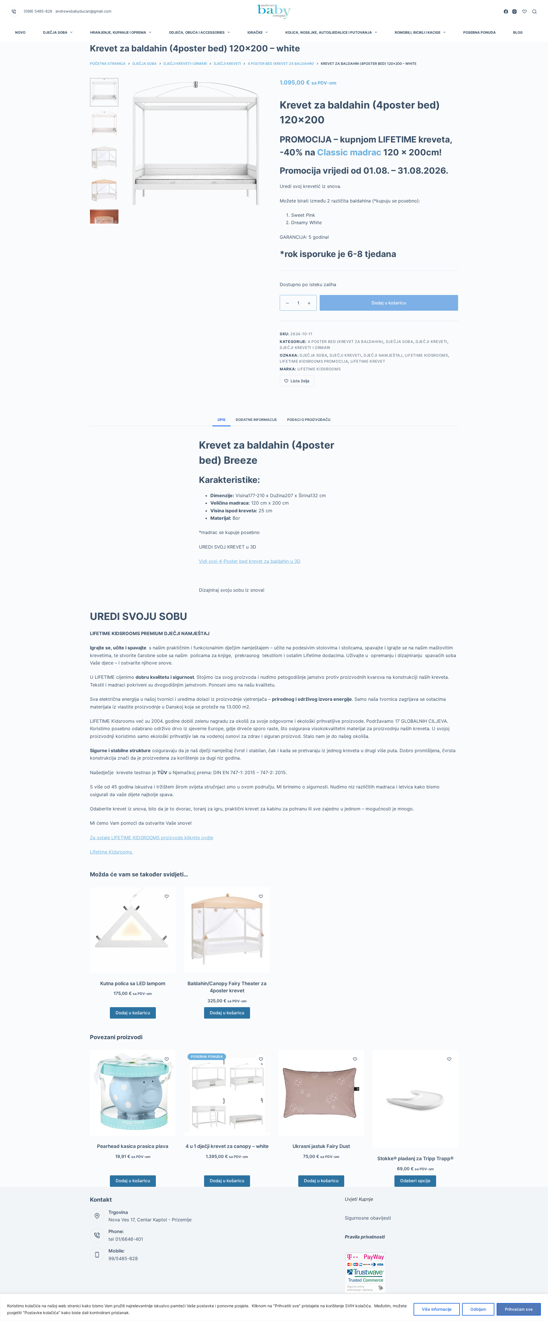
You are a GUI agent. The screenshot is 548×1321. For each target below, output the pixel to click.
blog (518, 32)
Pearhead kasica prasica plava (132, 1146)
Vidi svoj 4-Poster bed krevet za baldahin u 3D (250, 561)
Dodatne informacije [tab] (256, 419)
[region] (274, 1307)
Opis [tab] (221, 419)
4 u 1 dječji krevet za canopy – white (227, 1146)
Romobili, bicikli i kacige (417, 32)
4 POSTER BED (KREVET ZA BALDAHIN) (345, 341)
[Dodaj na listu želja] (166, 896)
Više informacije (437, 1309)
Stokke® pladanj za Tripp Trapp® (415, 1158)
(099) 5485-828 (38, 11)
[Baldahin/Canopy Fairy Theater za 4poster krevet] (227, 930)
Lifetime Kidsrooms (426, 355)
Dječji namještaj (383, 355)
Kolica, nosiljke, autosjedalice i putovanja (328, 32)
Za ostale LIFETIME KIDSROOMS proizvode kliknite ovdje (151, 837)
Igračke (255, 32)
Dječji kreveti (345, 355)
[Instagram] (514, 11)
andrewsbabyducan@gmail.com (83, 11)
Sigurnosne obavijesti (368, 1218)
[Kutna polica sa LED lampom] (133, 930)
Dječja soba (399, 341)
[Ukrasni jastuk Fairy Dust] (321, 1093)
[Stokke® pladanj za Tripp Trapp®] (415, 1099)
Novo (20, 32)
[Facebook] (506, 11)
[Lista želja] (524, 11)
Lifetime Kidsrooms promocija (314, 361)
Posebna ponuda (479, 32)
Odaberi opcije (415, 1180)
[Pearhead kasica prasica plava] (133, 1093)
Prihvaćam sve (519, 1309)
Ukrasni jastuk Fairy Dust (321, 1146)
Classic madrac (349, 152)
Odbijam (478, 1309)
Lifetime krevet (367, 361)
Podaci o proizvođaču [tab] (309, 419)
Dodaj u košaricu (389, 303)
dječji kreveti (431, 341)
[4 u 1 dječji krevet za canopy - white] (227, 1093)
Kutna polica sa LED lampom (132, 983)
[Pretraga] (534, 11)
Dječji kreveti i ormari (305, 347)
